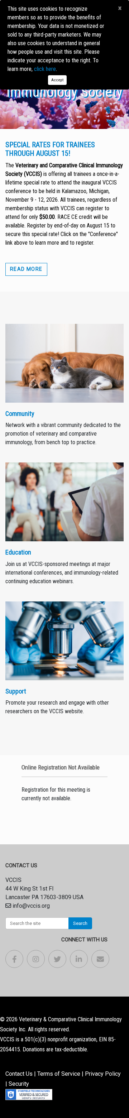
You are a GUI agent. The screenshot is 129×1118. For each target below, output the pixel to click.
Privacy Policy (103, 1073)
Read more (26, 269)
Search (80, 923)
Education (18, 552)
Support (15, 691)
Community (19, 413)
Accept (57, 79)
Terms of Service (58, 1073)
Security (19, 1083)
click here (45, 69)
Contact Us (19, 1073)
